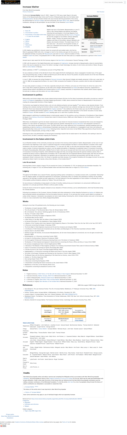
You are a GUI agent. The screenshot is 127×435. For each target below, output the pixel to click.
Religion (27, 406)
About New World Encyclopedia (10, 416)
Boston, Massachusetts (95, 47)
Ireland (62, 53)
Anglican (54, 109)
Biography (27, 402)
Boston (86, 167)
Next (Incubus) (100, 11)
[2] (78, 104)
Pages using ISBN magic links (33, 411)
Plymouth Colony (45, 129)
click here (70, 382)
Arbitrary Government (38, 117)
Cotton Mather (69, 22)
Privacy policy (10, 414)
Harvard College (39, 20)
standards (26, 378)
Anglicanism (64, 63)
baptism (91, 192)
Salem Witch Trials (64, 20)
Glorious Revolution (78, 123)
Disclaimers (10, 418)
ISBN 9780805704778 (71, 294)
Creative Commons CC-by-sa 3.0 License (60, 378)
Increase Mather (29, 387)
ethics (58, 89)
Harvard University (57, 79)
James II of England (28, 100)
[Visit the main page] (10, 2)
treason (31, 112)
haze (49, 91)
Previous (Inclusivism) (28, 11)
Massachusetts (28, 18)
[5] (70, 158)
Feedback (37, 2)
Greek (75, 87)
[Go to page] (125, 2)
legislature (39, 127)
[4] (56, 146)
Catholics (51, 110)
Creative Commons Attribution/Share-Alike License (29, 422)
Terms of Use (66, 422)
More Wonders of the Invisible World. (49, 281)
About (31, 2)
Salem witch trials (28, 323)
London (98, 39)
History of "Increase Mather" (33, 392)
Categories (26, 400)
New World (62, 60)
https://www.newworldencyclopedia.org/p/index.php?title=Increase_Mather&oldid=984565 (56, 399)
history (36, 386)
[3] (62, 108)
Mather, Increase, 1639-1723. (46, 275)
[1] (37, 69)
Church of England (74, 35)
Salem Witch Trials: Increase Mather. (49, 279)
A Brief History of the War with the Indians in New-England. (53, 274)
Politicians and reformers (32, 404)
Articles (25, 2)
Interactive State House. (47, 277)
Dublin (30, 55)
